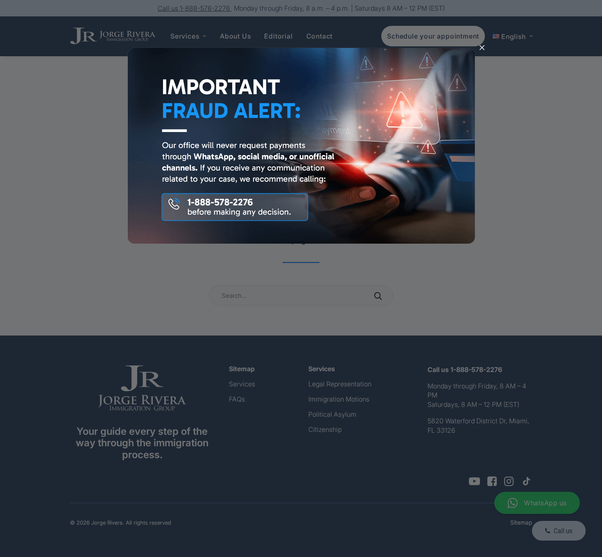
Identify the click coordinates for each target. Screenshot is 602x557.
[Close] (482, 48)
